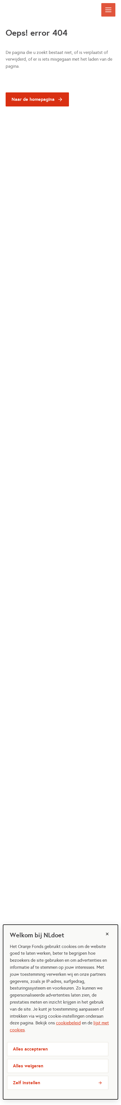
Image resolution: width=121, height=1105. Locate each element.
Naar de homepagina (33, 99)
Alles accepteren (30, 1049)
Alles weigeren (28, 1066)
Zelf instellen (26, 1083)
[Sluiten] (107, 933)
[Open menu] (108, 9)
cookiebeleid (68, 1023)
